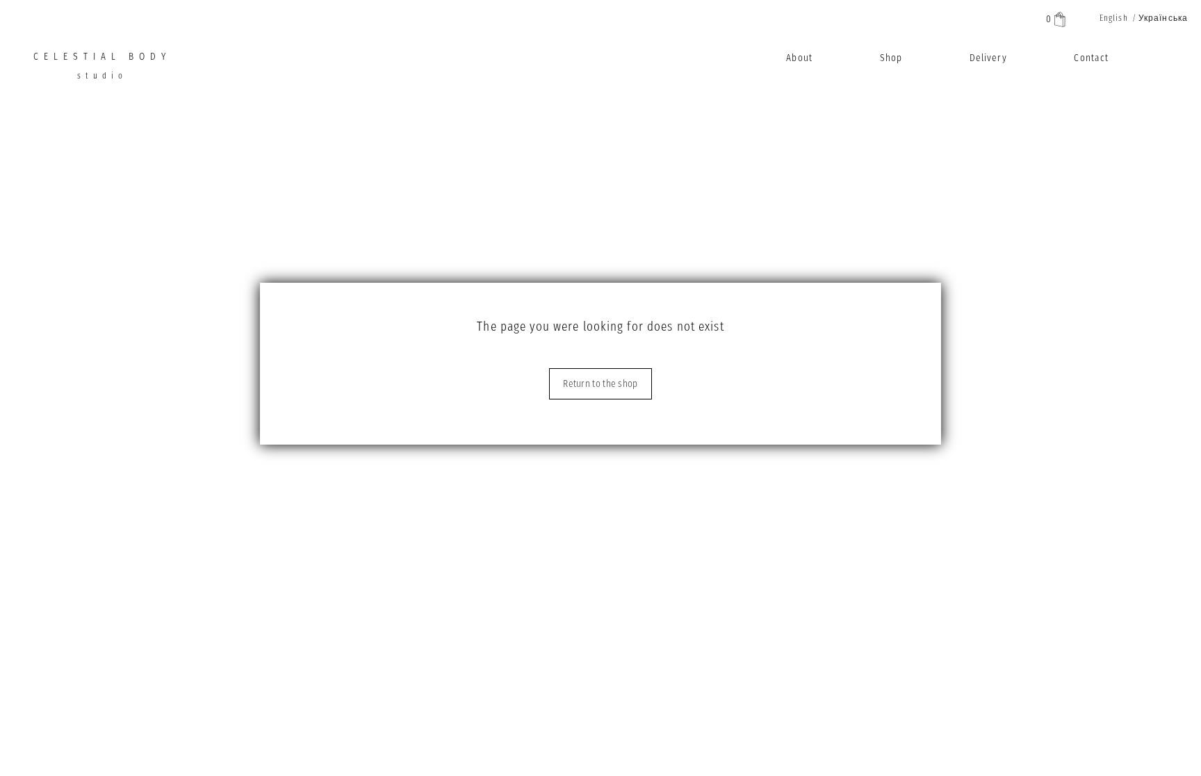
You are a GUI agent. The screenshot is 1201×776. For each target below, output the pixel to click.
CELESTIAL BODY (102, 66)
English (1114, 18)
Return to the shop (600, 384)
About (799, 58)
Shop (891, 58)
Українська (1163, 18)
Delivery (988, 58)
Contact (1091, 58)
